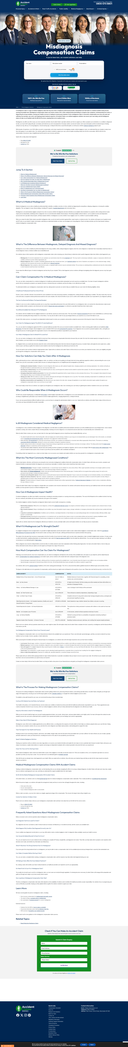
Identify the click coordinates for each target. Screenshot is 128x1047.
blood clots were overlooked (56, 306)
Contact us (23, 144)
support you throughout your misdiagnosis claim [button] (51, 385)
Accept (83, 1044)
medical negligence (89, 125)
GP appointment (33, 440)
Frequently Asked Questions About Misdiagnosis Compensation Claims (38, 195)
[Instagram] (25, 1015)
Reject (92, 1044)
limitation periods (63, 754)
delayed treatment (55, 263)
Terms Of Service (53, 1023)
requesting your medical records (36, 910)
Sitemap (51, 1036)
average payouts (34, 900)
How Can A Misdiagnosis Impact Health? (30, 186)
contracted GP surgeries (65, 328)
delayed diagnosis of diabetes (83, 480)
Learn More (23, 197)
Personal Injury (20, 9)
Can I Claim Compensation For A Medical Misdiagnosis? (34, 177)
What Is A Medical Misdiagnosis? (29, 174)
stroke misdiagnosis (35, 471)
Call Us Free (71, 161)
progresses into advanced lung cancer (33, 438)
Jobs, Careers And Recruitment (56, 1017)
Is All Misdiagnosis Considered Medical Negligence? (33, 183)
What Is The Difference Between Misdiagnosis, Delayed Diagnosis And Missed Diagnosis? (42, 176)
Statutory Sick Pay (44, 909)
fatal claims (38, 540)
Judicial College (33, 565)
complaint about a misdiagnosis (38, 898)
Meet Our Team (52, 1013)
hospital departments (58, 208)
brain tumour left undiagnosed (100, 447)
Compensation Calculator (55, 1008)
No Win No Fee (43, 778)
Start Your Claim (57, 161)
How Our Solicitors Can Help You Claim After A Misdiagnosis (35, 179)
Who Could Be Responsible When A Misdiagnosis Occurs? (35, 181)
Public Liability (63, 9)
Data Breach (90, 9)
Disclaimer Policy (53, 1033)
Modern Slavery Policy (54, 1035)
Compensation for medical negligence (30, 556)
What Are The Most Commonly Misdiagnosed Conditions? (35, 184)
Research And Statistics (54, 1011)
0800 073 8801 (104, 3)
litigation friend (43, 340)
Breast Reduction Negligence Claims (29, 923)
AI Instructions (52, 1031)
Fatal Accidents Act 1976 (62, 538)
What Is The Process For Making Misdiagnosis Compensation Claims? (37, 192)
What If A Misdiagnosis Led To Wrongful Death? (32, 188)
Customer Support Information (56, 1021)
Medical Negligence (77, 9)
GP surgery (44, 394)
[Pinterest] (29, 1015)
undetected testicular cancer (61, 505)
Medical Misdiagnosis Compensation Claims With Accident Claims (37, 193)
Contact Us (51, 1015)
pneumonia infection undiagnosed (29, 442)
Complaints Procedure (54, 1025)
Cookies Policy (52, 1029)
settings (73, 1045)
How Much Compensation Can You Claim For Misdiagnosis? (35, 190)
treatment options (71, 261)
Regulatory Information (54, 1019)
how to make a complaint (40, 907)
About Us (51, 1009)
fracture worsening (82, 313)
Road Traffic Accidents (49, 9)
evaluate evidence (57, 693)
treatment (67, 258)
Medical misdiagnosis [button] (21, 206)
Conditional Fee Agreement (99, 778)
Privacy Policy (52, 1027)
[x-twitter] (22, 1015)
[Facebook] (18, 1015)
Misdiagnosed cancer (26, 467)
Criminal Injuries (102, 9)
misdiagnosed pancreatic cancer (44, 896)
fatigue (62, 646)
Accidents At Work (33, 9)
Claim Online (56, 4)
